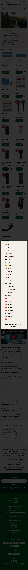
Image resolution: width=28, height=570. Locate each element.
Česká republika (12, 250)
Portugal (10, 301)
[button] (2, 4)
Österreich (10, 319)
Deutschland (11, 256)
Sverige (10, 316)
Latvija (9, 280)
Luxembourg (11, 286)
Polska (9, 298)
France (9, 268)
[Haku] (25, 8)
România (10, 304)
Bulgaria (10, 247)
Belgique (10, 244)
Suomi (9, 313)
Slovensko (10, 310)
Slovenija (10, 307)
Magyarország (11, 289)
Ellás (9, 262)
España (10, 265)
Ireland (9, 274)
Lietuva (9, 283)
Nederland (10, 292)
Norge (9, 295)
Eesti (9, 259)
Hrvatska (10, 271)
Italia (9, 277)
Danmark (10, 253)
